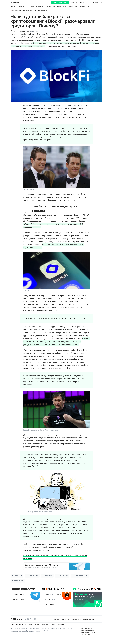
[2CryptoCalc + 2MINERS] (87, 597)
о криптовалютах (19, 599)
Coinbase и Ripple (76, 619)
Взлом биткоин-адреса (89, 619)
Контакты (95, 2)
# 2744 (32, 575)
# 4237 (17, 575)
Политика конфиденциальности (89, 630)
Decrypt (51, 233)
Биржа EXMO (22, 6)
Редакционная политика (87, 628)
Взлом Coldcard (61, 6)
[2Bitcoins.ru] (18, 619)
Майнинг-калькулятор (60, 2)
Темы (30, 624)
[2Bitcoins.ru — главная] (16, 2)
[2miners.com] (50, 589)
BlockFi (33, 34)
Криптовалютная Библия (77, 2)
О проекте (45, 624)
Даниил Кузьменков (21, 31)
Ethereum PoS (39, 6)
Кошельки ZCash (84, 6)
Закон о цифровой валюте (61, 619)
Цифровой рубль (50, 6)
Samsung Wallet (72, 6)
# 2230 (17, 580)
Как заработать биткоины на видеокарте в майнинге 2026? (30, 10)
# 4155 (62, 575)
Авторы (37, 624)
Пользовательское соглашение (88, 632)
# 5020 (80, 575)
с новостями (19, 594)
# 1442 (47, 575)
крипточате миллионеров (69, 544)
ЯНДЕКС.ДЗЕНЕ (79, 319)
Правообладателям (85, 634)
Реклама (88, 2)
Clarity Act (31, 6)
